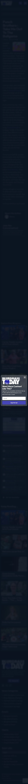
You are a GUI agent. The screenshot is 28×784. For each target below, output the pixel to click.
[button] (25, 377)
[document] (14, 392)
